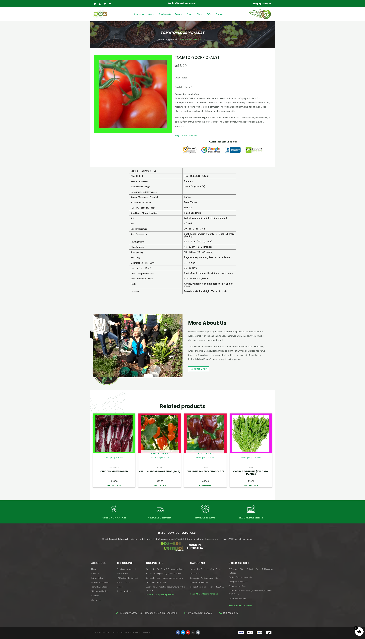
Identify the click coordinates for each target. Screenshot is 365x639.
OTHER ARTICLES (239, 563)
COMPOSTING (155, 563)
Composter (138, 14)
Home (161, 39)
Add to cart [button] (114, 485)
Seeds (151, 14)
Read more (160, 485)
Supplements (165, 14)
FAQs (209, 14)
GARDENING (197, 563)
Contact (219, 14)
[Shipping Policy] (270, 4)
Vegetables (171, 39)
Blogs (199, 14)
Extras (189, 14)
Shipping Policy (260, 3)
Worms (178, 14)
